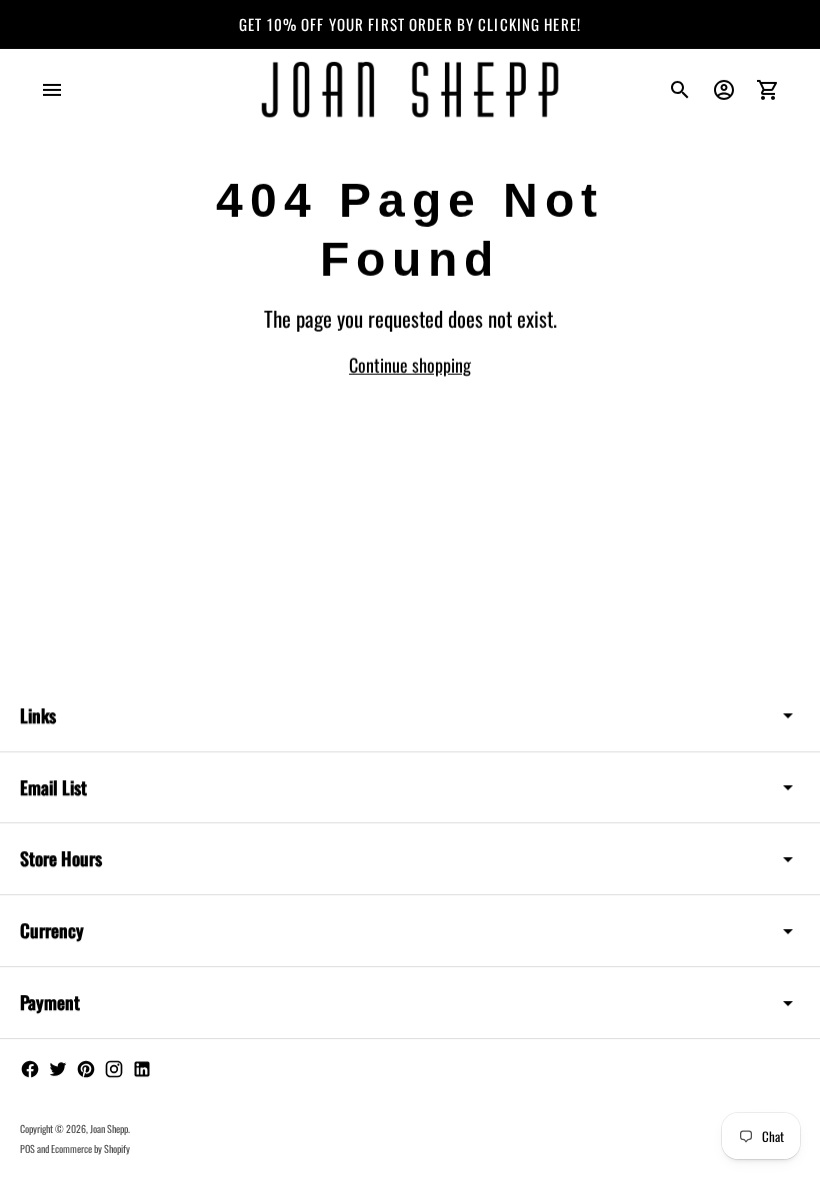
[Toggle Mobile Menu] (52, 90)
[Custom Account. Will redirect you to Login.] (724, 90)
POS (27, 1148)
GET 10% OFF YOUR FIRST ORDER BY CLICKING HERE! (410, 24)
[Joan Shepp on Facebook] (30, 1069)
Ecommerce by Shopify (90, 1148)
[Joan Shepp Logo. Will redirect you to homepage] (410, 90)
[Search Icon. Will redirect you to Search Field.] (680, 90)
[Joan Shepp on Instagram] (114, 1069)
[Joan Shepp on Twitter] (58, 1069)
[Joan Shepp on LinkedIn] (142, 1069)
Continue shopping (410, 365)
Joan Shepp (109, 1128)
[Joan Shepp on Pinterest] (86, 1069)
